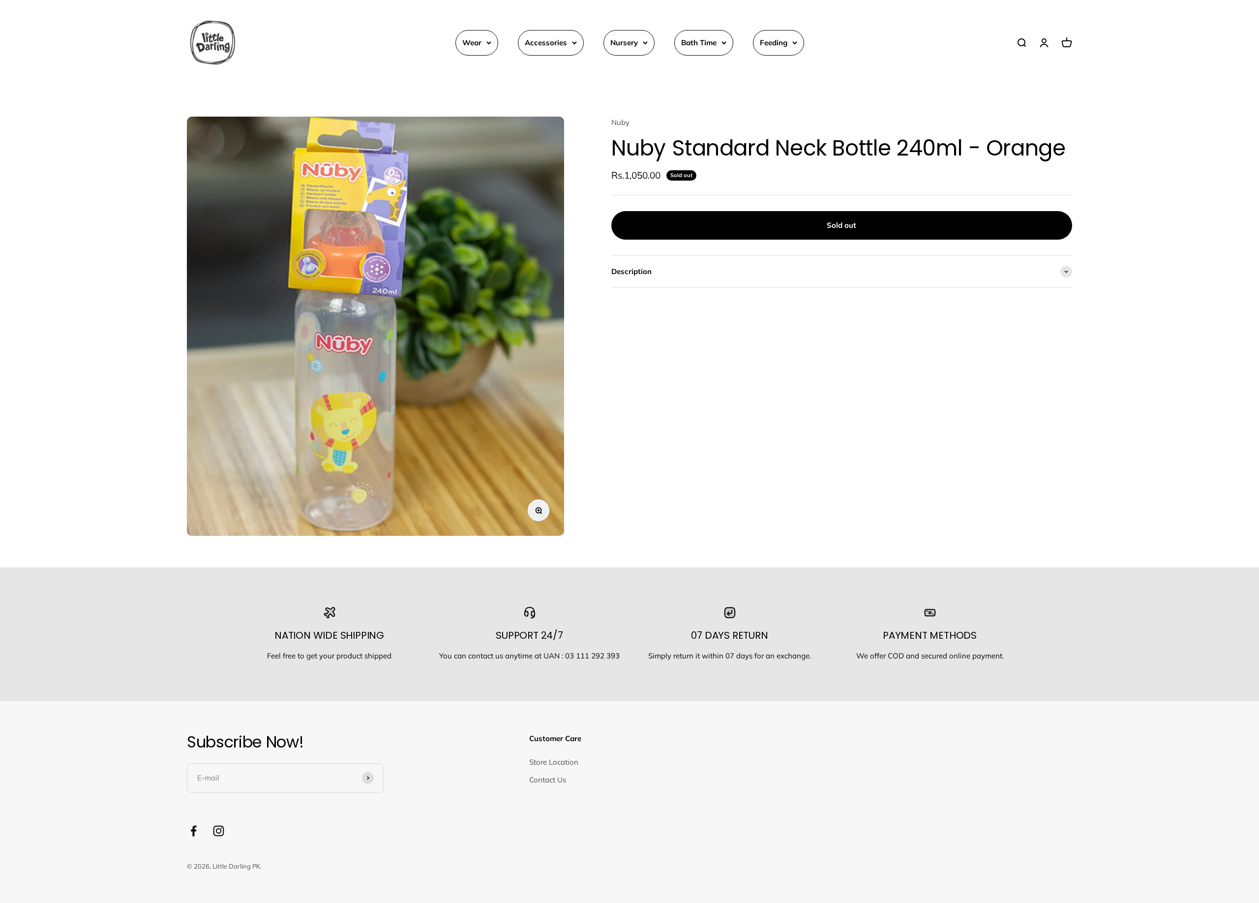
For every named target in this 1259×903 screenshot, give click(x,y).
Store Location (553, 762)
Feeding (773, 42)
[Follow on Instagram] (218, 831)
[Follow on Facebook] (193, 831)
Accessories (546, 42)
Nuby (620, 122)
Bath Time (699, 42)
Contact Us (547, 779)
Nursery (624, 42)
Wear (471, 42)
